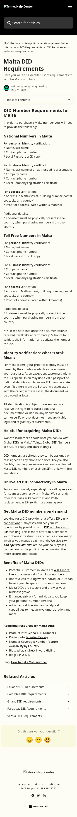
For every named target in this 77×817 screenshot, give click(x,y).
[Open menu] (70, 6)
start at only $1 (43, 447)
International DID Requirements (23, 47)
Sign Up (39, 784)
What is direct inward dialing (36, 650)
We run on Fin (40, 806)
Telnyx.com (23, 784)
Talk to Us (54, 784)
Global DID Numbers (56, 442)
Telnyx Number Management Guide (46, 43)
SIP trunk (52, 469)
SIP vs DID (23, 655)
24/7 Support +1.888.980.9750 (38, 788)
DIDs (16, 442)
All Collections (12, 43)
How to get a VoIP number (29, 662)
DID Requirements (58, 47)
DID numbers (13, 455)
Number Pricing (37, 637)
